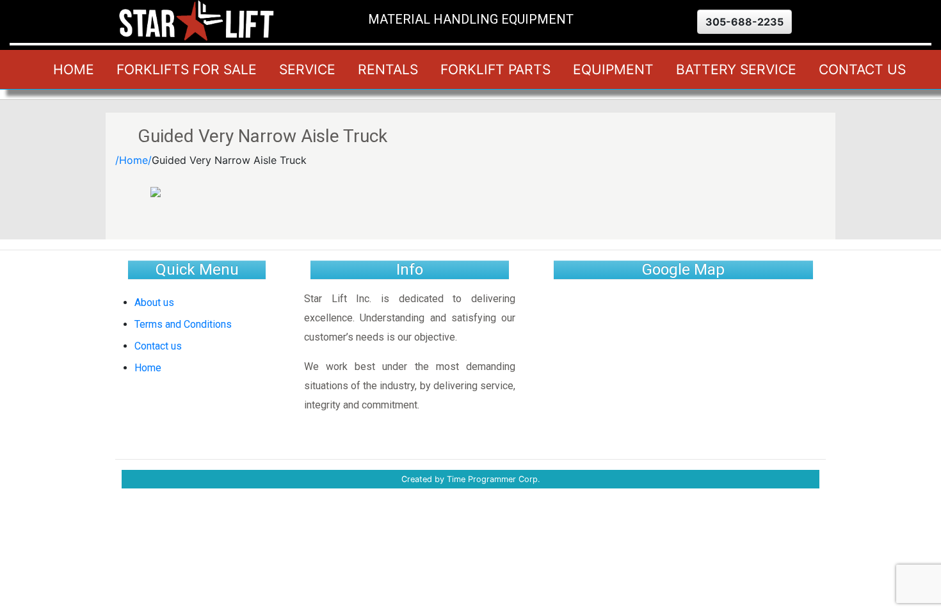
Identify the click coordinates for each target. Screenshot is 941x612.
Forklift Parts (495, 69)
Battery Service (736, 69)
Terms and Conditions (183, 324)
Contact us (862, 69)
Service (307, 69)
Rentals (388, 69)
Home (73, 69)
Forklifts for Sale (187, 69)
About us (154, 302)
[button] (744, 22)
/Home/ (133, 160)
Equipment (613, 69)
